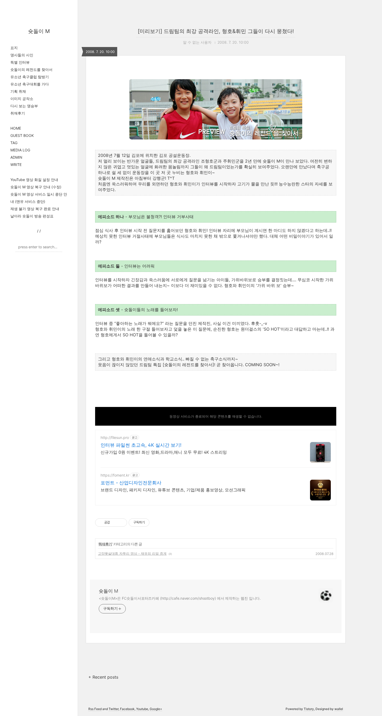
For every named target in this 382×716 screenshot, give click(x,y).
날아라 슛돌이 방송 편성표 (32, 216)
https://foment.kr (115, 475)
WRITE (16, 164)
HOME (15, 128)
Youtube (142, 709)
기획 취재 (18, 91)
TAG (13, 142)
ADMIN (16, 157)
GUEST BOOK (22, 135)
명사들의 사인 (21, 55)
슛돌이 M (39, 31)
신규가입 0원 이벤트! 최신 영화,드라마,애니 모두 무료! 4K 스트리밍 (164, 452)
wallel (338, 709)
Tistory (309, 709)
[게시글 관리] (121, 522)
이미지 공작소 (21, 98)
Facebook (127, 709)
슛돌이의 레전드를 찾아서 (31, 69)
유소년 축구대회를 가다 (29, 84)
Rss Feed (95, 709)
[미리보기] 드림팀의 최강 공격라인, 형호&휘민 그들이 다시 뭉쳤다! (216, 31)
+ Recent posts (103, 677)
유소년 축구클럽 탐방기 (29, 77)
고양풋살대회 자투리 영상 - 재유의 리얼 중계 (132, 553)
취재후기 (17, 113)
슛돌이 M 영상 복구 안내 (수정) (35, 187)
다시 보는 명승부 (24, 106)
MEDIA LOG (20, 150)
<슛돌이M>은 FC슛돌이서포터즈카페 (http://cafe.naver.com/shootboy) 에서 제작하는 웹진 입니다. (180, 598)
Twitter (113, 709)
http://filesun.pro (115, 437)
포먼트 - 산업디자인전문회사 (131, 482)
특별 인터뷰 (20, 62)
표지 (14, 47)
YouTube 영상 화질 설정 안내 (34, 179)
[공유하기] (114, 522)
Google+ (156, 709)
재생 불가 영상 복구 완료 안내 (34, 208)
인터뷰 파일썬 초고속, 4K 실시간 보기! (141, 445)
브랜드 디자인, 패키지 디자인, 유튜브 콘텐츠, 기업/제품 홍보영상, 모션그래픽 (173, 489)
